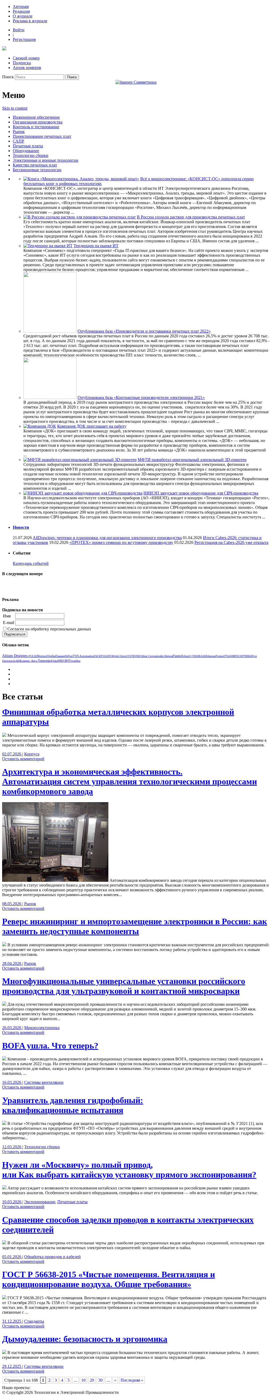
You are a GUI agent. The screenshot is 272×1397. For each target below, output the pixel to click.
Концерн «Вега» (29, 660)
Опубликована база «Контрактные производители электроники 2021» (141, 397)
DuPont (69, 656)
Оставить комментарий (23, 758)
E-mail (8, 622)
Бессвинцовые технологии (37, 169)
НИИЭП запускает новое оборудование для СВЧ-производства (200, 493)
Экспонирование (39, 1202)
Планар (60, 655)
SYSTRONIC (133, 656)
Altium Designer (14, 656)
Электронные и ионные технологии (45, 160)
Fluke (54, 660)
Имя (7, 616)
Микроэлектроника (42, 1027)
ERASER (202, 656)
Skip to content (14, 108)
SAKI (17, 660)
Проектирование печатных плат (42, 136)
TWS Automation (83, 655)
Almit (186, 656)
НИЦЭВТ (63, 660)
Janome (212, 656)
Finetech (178, 656)
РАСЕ (97, 656)
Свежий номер (26, 58)
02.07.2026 (12, 754)
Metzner (42, 655)
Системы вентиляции (43, 1082)
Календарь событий (31, 563)
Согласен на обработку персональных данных (49, 629)
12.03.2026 (12, 1147)
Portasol (220, 656)
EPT (242, 656)
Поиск (8, 77)
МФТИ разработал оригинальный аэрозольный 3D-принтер (192, 459)
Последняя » (132, 1380)
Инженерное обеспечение (36, 117)
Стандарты (34, 1321)
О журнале (22, 16)
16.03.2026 (12, 1082)
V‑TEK (193, 656)
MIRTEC (235, 656)
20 (92, 1380)
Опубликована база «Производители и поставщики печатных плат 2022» (144, 331)
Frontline (74, 660)
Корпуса (31, 754)
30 (100, 1380)
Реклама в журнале (30, 21)
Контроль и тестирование (36, 126)
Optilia (51, 655)
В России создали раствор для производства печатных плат (191, 217)
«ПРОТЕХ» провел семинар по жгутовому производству (121, 542)
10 (83, 1380)
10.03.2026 (12, 1202)
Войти (18, 30)
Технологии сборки (30, 155)
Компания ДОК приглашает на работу (91, 426)
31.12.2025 (12, 1321)
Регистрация (24, 39)
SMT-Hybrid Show (116, 656)
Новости (21, 527)
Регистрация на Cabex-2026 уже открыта (231, 542)
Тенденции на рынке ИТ (96, 245)
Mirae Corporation (151, 656)
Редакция (21, 11)
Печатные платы (28, 146)
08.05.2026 (12, 903)
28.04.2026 (12, 963)
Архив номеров (27, 67)
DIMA (248, 656)
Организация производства (37, 122)
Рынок (19, 131)
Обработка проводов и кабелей (52, 1256)
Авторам (21, 6)
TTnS (227, 656)
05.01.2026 (12, 1256)
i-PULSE (32, 656)
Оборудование (26, 150)
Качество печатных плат (35, 165)
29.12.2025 (12, 1366)
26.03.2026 (12, 1027)
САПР (18, 141)
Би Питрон (167, 656)
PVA (103, 656)
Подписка (22, 63)
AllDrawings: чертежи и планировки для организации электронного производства (107, 537)
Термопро (44, 661)
